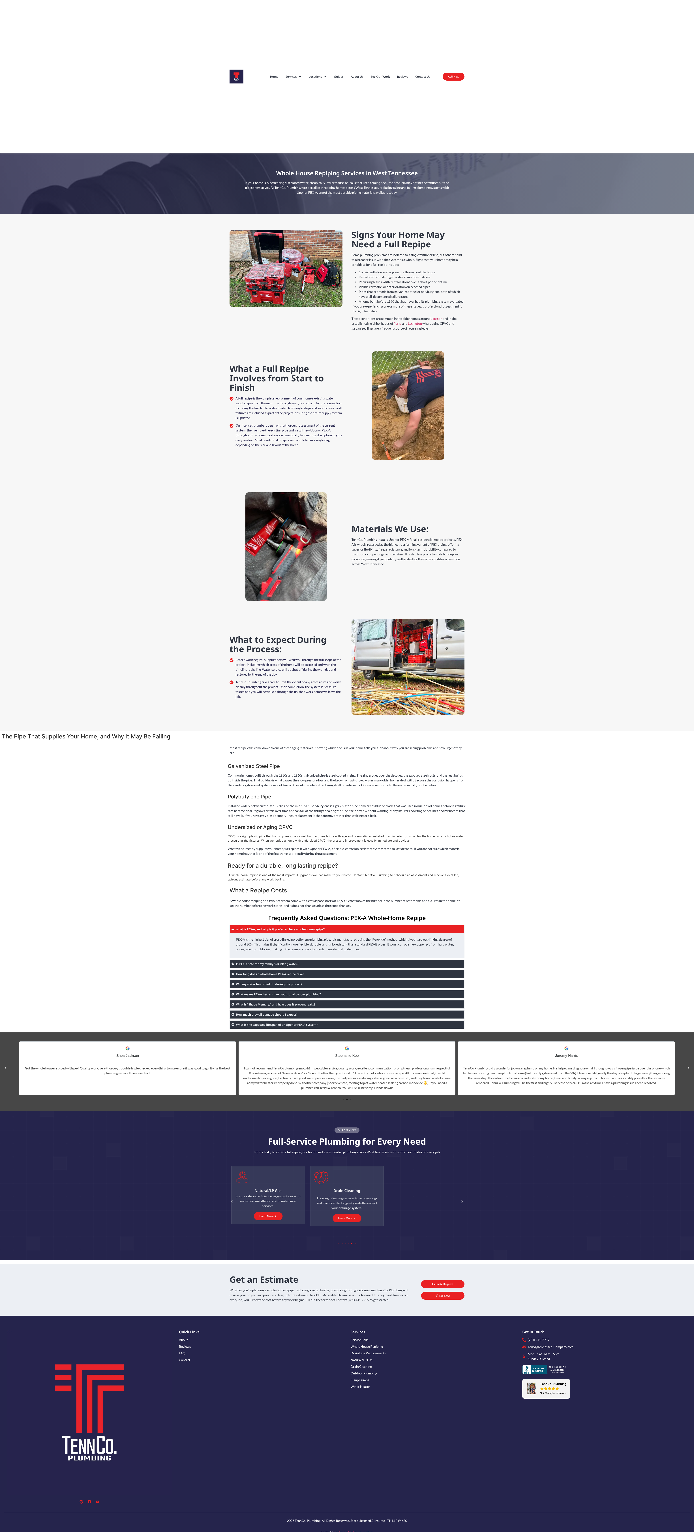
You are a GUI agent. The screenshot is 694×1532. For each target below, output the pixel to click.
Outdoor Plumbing (346, 1190)
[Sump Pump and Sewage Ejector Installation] (425, 1177)
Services (291, 77)
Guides (339, 77)
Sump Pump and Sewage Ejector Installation (426, 1192)
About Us (357, 77)
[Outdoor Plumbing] (347, 1177)
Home (274, 77)
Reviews (402, 77)
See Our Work (380, 77)
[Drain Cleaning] (268, 1177)
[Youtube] (97, 1501)
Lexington (415, 323)
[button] (5, 1068)
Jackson (436, 319)
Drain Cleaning (268, 1190)
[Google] (81, 1501)
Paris (397, 323)
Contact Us (422, 77)
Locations (315, 77)
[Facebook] (89, 1501)
